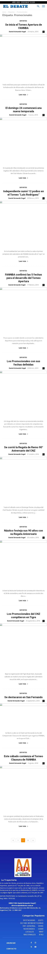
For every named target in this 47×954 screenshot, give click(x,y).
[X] (31, 947)
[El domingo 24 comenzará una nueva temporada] (23, 141)
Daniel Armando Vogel (17, 32)
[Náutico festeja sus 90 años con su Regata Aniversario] (23, 563)
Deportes (23, 21)
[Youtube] (35, 947)
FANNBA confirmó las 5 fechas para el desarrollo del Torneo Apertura (23, 278)
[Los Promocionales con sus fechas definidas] (23, 394)
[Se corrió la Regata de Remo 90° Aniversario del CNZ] (23, 480)
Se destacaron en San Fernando (23, 697)
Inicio (4, 12)
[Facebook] (31, 942)
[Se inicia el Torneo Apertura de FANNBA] (23, 57)
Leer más (22, 95)
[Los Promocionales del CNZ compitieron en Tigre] (23, 647)
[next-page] (33, 840)
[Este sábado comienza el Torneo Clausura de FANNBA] (23, 789)
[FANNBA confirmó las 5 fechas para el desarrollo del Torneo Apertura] (23, 311)
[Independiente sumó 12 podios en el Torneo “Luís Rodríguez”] (23, 224)
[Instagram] (35, 942)
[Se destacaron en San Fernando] (23, 716)
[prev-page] (13, 840)
